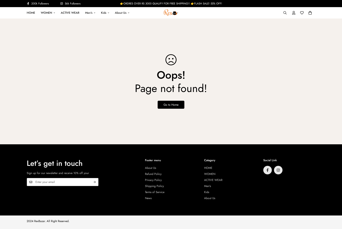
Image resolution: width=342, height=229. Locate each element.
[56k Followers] (278, 170)
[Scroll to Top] (335, 210)
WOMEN (46, 13)
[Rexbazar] (171, 12)
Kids (103, 13)
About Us (120, 13)
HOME (31, 13)
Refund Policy (153, 174)
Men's (88, 13)
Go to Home (171, 105)
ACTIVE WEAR (70, 13)
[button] (310, 13)
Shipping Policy (154, 186)
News (148, 198)
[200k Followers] (267, 170)
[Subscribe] (95, 182)
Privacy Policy (153, 180)
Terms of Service (154, 192)
